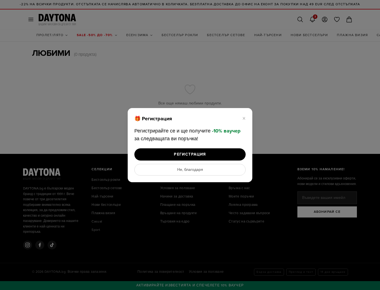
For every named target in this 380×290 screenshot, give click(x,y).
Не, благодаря (190, 170)
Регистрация (190, 154)
